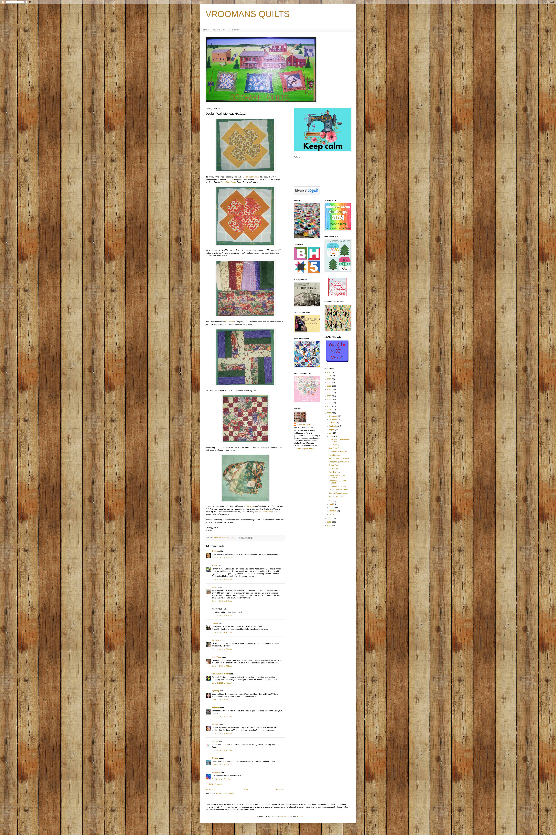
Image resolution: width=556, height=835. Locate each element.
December (333, 416)
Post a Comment (215, 784)
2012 (329, 519)
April (331, 504)
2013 (329, 413)
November (333, 419)
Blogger (300, 816)
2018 (329, 396)
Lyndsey (215, 691)
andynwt (282, 816)
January (332, 514)
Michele (215, 741)
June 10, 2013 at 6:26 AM (222, 616)
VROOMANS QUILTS (248, 14)
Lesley (215, 587)
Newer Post (210, 789)
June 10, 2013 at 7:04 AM (222, 649)
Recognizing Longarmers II (339, 458)
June (331, 436)
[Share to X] (246, 537)
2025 (329, 372)
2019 (329, 393)
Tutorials (236, 30)
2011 (329, 522)
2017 (329, 400)
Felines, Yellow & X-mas (338, 490)
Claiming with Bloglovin (338, 452)
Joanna (215, 623)
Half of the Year (335, 455)
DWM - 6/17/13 (334, 469)
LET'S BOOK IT (220, 30)
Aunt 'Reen (216, 657)
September (333, 426)
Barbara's (250, 506)
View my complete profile (304, 449)
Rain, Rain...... (334, 472)
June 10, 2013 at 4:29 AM (222, 558)
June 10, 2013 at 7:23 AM (222, 666)
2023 (329, 379)
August (332, 430)
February (333, 511)
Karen (214, 566)
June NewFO (334, 445)
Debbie (215, 551)
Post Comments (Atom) (225, 794)
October (332, 423)
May (331, 501)
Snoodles (216, 708)
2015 (329, 406)
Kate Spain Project (336, 448)
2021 (329, 386)
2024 (329, 376)
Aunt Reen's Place (265, 512)
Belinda (215, 758)
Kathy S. (215, 640)
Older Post (280, 789)
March (331, 508)
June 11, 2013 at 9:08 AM (222, 683)
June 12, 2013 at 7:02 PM (222, 717)
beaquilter (216, 773)
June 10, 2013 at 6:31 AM (222, 632)
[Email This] (240, 537)
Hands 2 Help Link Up (337, 497)
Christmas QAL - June (337, 486)
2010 (329, 525)
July (331, 433)
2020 (329, 389)
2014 (329, 410)
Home (206, 30)
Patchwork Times (252, 177)
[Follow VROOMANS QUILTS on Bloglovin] (307, 194)
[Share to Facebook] (248, 537)
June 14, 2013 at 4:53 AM (222, 750)
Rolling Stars (334, 465)
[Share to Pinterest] (251, 537)
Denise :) (216, 724)
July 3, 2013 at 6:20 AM (221, 779)
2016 (329, 403)
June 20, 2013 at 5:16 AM (222, 765)
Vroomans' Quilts (304, 425)
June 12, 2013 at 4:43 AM (222, 700)
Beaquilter (229, 322)
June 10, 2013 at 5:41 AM (222, 601)
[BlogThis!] (243, 537)
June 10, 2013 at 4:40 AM (222, 579)
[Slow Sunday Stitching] (337, 295)
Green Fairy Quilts (228, 182)
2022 (329, 383)
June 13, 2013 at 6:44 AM (222, 733)
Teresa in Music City (220, 674)
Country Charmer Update (339, 493)
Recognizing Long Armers (339, 462)
